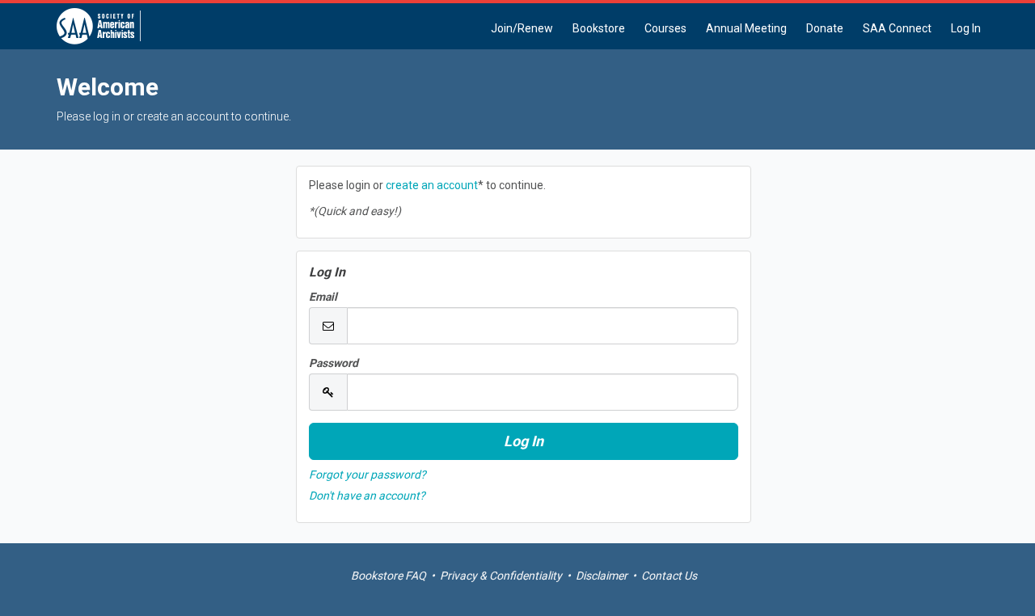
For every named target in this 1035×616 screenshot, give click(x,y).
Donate (824, 28)
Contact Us (669, 575)
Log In (966, 28)
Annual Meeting (746, 28)
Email (323, 296)
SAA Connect (897, 28)
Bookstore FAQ (388, 575)
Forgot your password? (367, 474)
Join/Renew (522, 28)
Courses (665, 28)
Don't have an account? (367, 495)
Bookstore (598, 28)
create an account (432, 185)
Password (333, 363)
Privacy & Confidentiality (501, 575)
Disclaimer (601, 575)
